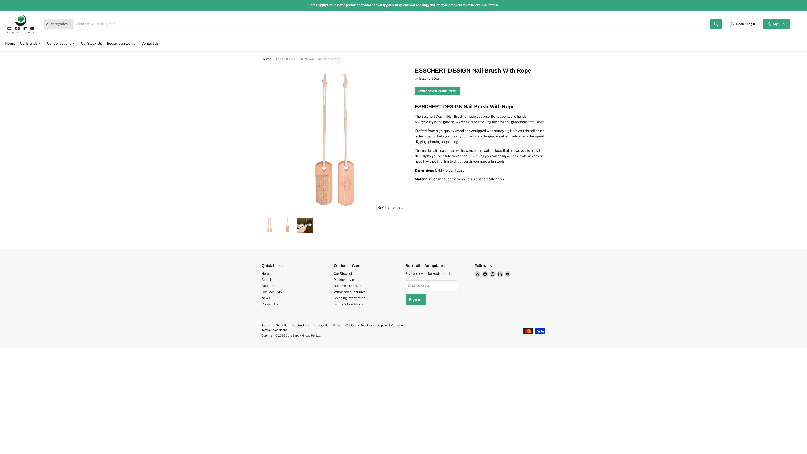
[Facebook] (485, 274)
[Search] (716, 24)
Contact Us (270, 304)
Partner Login (344, 280)
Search (267, 280)
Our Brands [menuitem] (28, 43)
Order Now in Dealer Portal (437, 90)
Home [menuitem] (10, 43)
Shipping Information (349, 298)
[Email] (477, 274)
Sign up (416, 299)
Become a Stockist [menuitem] (121, 43)
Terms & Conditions (348, 304)
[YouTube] (508, 274)
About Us (269, 286)
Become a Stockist (347, 286)
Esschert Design (431, 79)
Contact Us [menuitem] (150, 43)
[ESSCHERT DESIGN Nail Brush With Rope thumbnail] (269, 225)
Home (266, 59)
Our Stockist (343, 274)
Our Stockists (272, 292)
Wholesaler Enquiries (350, 292)
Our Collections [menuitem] (59, 43)
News (266, 298)
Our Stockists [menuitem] (91, 43)
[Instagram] (493, 274)
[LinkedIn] (500, 274)
